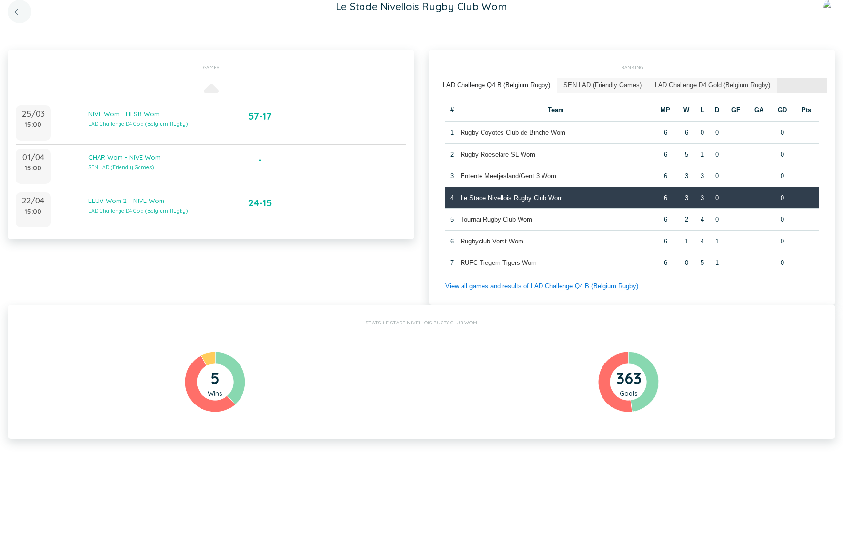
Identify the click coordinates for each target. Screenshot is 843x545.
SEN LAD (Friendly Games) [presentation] (602, 85)
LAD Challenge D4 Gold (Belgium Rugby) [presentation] (712, 85)
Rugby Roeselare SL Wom (498, 154)
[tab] (497, 85)
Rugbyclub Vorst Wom (492, 241)
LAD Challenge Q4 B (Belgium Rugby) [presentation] (496, 85)
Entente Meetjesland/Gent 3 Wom (508, 176)
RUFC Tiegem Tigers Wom (499, 262)
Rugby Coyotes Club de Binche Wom (513, 132)
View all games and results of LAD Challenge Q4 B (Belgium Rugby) (541, 286)
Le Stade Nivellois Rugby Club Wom (512, 198)
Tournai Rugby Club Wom (496, 219)
